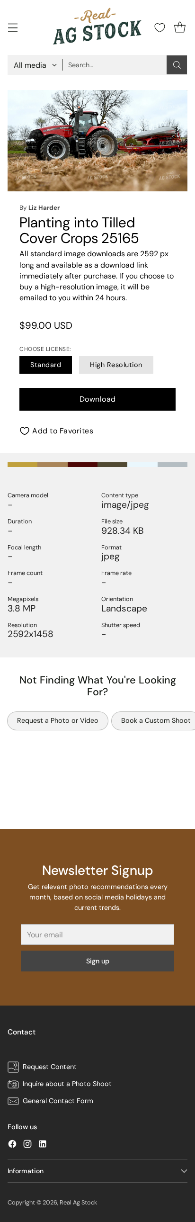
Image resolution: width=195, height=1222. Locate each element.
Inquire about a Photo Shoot (67, 1083)
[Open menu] (12, 27)
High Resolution (116, 364)
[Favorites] (159, 28)
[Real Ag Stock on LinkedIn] (42, 1145)
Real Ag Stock (78, 1202)
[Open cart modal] (179, 27)
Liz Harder (44, 208)
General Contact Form (58, 1100)
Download (98, 399)
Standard (45, 364)
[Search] (177, 65)
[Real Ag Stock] (97, 27)
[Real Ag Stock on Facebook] (12, 1145)
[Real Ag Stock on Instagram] (27, 1145)
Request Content (50, 1066)
